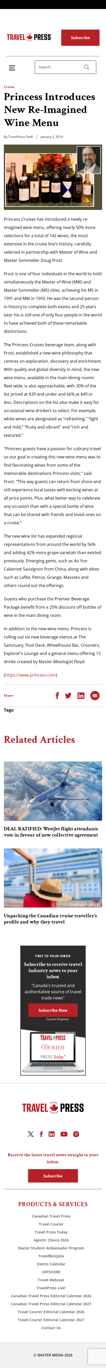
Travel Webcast (51, 1279)
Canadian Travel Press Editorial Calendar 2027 (51, 1303)
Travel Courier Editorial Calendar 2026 (51, 1311)
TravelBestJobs (51, 1256)
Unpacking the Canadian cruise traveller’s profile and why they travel (50, 919)
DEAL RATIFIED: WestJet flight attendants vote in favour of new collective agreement (51, 832)
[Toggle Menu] (13, 67)
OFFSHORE (51, 1271)
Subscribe (80, 37)
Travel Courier (51, 1224)
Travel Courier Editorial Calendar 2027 (51, 1319)
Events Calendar (51, 1264)
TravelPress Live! (51, 1287)
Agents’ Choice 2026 (51, 1240)
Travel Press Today (51, 1232)
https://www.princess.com (30, 675)
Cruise (9, 87)
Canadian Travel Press (51, 1216)
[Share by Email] (95, 695)
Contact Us (51, 1327)
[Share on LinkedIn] (80, 695)
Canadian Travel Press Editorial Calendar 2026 (51, 1295)
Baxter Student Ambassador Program (51, 1248)
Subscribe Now (53, 1010)
